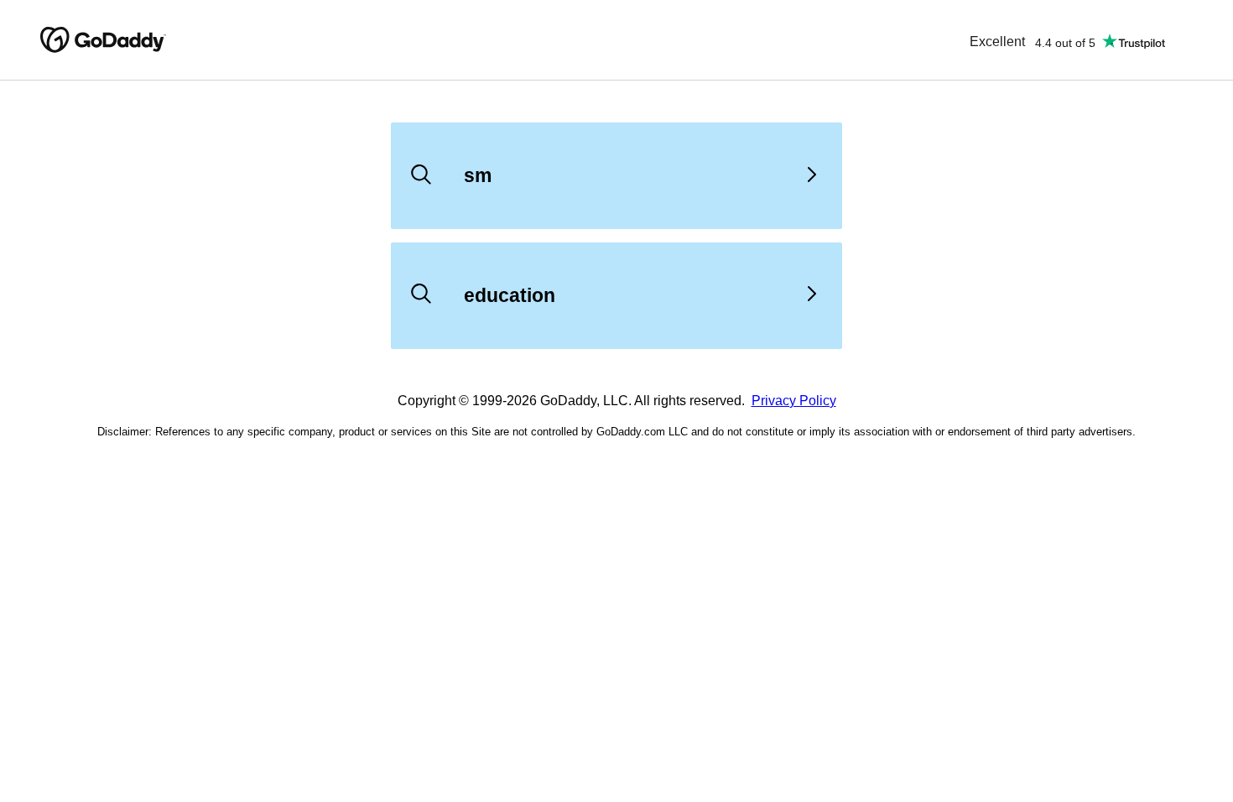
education (509, 295)
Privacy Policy (794, 400)
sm (478, 175)
